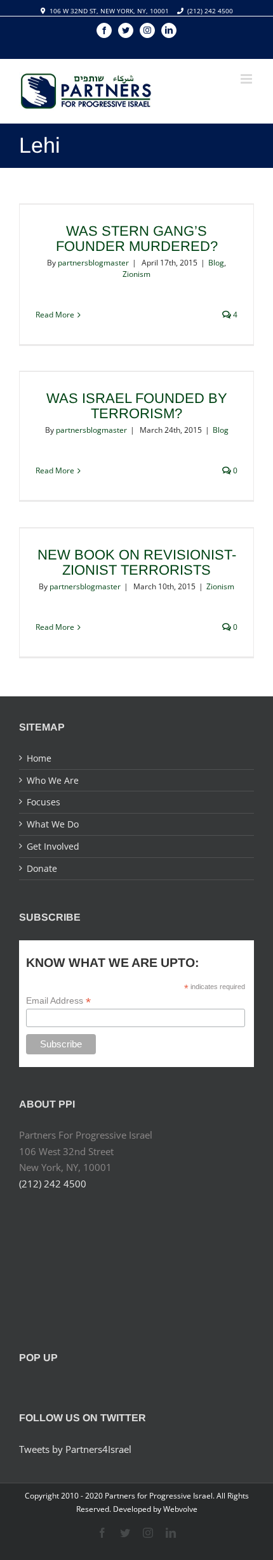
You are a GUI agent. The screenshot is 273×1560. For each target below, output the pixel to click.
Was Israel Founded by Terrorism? (136, 405)
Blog (216, 262)
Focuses (43, 802)
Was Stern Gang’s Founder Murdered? (137, 238)
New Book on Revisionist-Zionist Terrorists (136, 562)
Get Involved (53, 846)
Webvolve (180, 1509)
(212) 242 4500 (210, 10)
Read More (55, 314)
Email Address (58, 1001)
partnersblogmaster (93, 262)
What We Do (53, 824)
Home (39, 758)
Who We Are (53, 780)
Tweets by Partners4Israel (75, 1449)
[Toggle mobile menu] (247, 79)
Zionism (136, 274)
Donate (42, 868)
